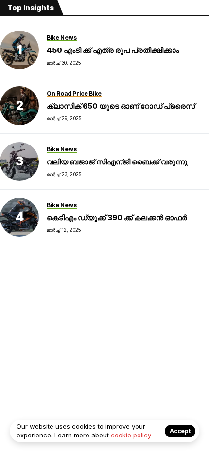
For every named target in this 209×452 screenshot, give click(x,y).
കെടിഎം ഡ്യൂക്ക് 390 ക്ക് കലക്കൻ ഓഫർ (117, 217)
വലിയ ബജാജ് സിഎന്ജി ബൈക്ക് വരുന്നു (117, 161)
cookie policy (131, 435)
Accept (180, 431)
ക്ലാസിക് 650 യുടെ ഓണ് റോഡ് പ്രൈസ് (121, 106)
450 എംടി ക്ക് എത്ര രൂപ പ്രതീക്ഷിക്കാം (113, 50)
